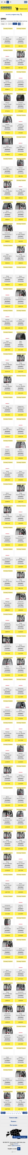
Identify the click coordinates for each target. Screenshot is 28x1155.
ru (7, 2)
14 (8, 1113)
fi (10, 2)
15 (10, 1113)
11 (19, 1112)
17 (14, 1113)
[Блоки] (19, 24)
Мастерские (13, 1125)
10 (17, 1112)
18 (16, 1113)
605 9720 (16, 1144)
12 (21, 1112)
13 (7, 1113)
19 (18, 1113)
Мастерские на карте (20, 1137)
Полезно (13, 1121)
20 (20, 1113)
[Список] (22, 24)
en (5, 2)
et (2, 2)
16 (12, 1113)
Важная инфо (13, 1118)
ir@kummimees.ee (16, 1145)
